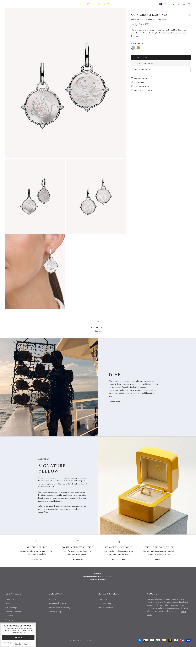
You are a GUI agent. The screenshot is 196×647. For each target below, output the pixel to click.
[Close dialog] (33, 625)
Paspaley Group (55, 611)
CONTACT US (36, 559)
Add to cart (142, 57)
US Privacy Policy (104, 603)
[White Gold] (133, 47)
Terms (25, 644)
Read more (135, 35)
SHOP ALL (159, 559)
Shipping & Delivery (13, 611)
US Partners (9, 620)
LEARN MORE (77, 559)
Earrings (150, 10)
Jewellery (141, 10)
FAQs (7, 603)
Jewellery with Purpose (57, 603)
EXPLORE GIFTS (118, 559)
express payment (144, 63)
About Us (52, 599)
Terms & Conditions (105, 607)
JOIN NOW (18, 638)
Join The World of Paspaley (59, 607)
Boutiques (9, 615)
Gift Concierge (11, 607)
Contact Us (9, 599)
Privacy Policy (103, 599)
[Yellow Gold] (138, 47)
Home (133, 10)
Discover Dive (114, 401)
